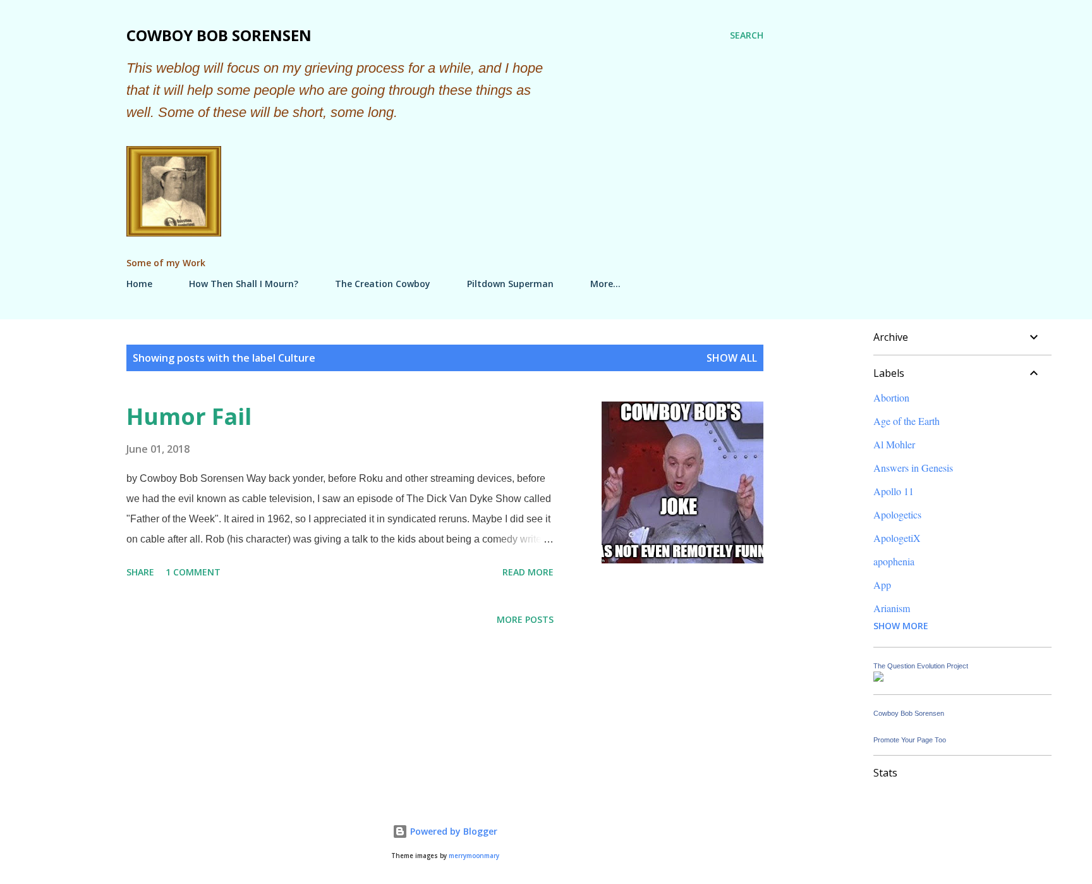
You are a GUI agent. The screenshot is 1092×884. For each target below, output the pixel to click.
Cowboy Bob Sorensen (219, 35)
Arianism (891, 608)
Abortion (891, 397)
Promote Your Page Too (909, 740)
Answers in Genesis (913, 467)
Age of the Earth (906, 420)
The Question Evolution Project (920, 666)
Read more (528, 572)
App (882, 584)
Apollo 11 (893, 491)
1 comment (193, 572)
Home (139, 284)
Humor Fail (189, 416)
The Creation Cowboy (382, 284)
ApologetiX (897, 537)
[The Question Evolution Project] (878, 677)
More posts (525, 619)
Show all (732, 358)
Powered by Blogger (452, 831)
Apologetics (897, 514)
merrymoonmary (474, 856)
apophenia (893, 561)
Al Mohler (894, 444)
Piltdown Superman (510, 284)
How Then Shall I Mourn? (243, 284)
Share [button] (140, 572)
